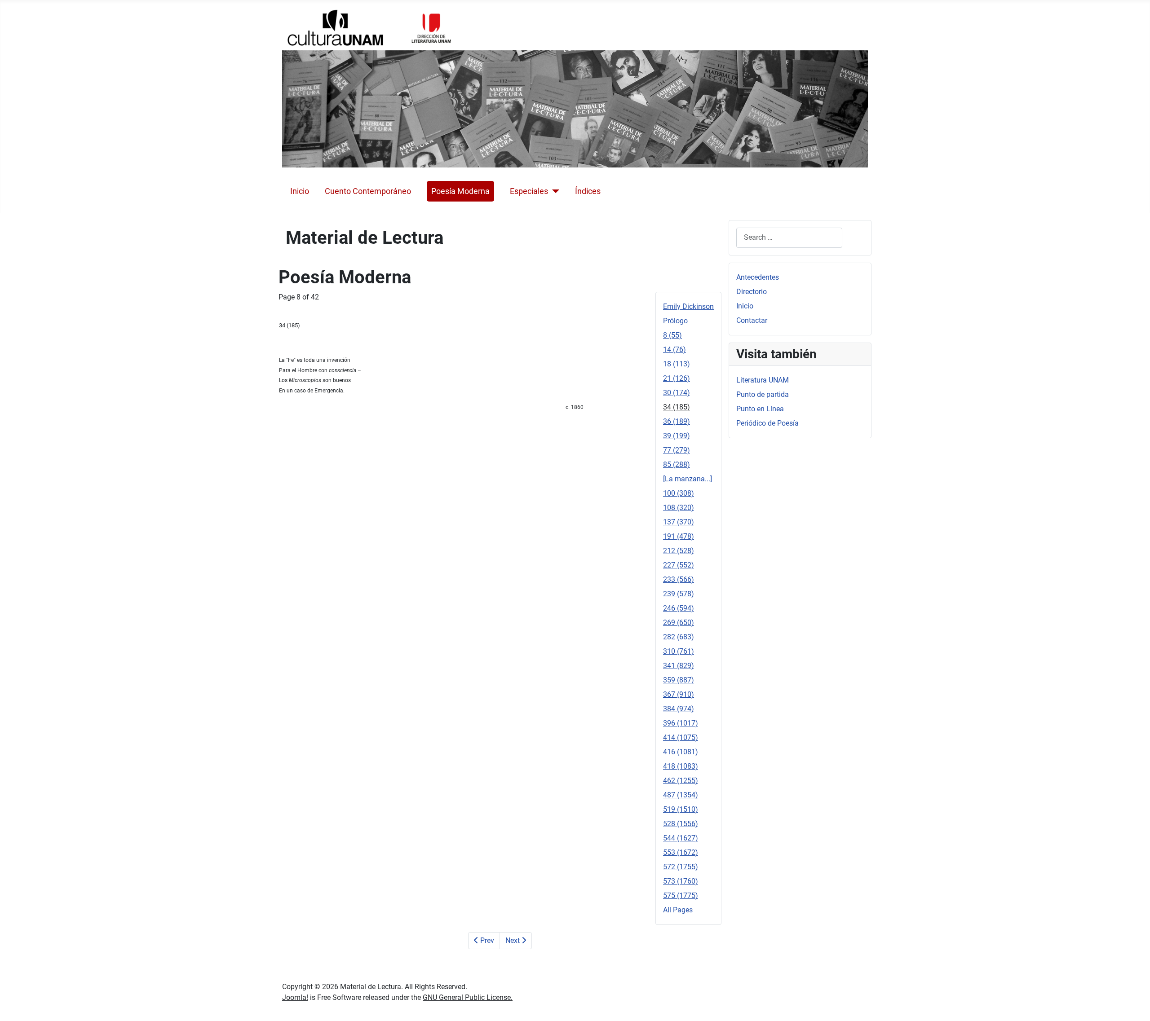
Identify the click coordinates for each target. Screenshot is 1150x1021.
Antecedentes (757, 277)
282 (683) (678, 637)
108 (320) (678, 507)
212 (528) (678, 550)
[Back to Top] (1134, 1004)
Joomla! (295, 997)
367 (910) (678, 694)
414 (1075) (680, 737)
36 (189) (676, 421)
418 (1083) (680, 766)
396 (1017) (680, 723)
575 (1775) (680, 895)
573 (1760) (680, 881)
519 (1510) (680, 809)
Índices (588, 191)
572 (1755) (680, 867)
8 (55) (672, 335)
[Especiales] (553, 191)
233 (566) (678, 579)
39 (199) (676, 435)
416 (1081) (680, 752)
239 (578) (678, 594)
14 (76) (674, 349)
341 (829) (678, 665)
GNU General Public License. (468, 997)
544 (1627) (680, 838)
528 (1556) (680, 823)
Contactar (751, 320)
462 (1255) (680, 780)
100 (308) (678, 493)
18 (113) (676, 364)
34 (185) (676, 407)
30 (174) (676, 392)
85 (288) (676, 464)
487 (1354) (680, 795)
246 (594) (678, 608)
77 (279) (676, 450)
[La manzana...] (687, 479)
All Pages (678, 910)
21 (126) (676, 378)
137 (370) (678, 522)
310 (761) (678, 651)
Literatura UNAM (762, 380)
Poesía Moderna (460, 191)
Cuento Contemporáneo (368, 191)
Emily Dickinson (688, 306)
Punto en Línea (760, 409)
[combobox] (789, 238)
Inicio (299, 191)
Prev (486, 940)
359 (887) (678, 680)
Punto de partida (762, 394)
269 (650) (678, 622)
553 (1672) (680, 852)
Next (513, 940)
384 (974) (678, 708)
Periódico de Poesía (767, 423)
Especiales (529, 191)
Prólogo (675, 321)
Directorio (751, 291)
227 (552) (678, 565)
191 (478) (678, 536)
